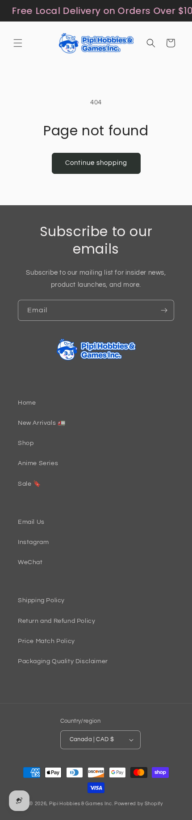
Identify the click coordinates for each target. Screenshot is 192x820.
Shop (25, 443)
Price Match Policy (46, 641)
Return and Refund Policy (56, 621)
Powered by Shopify (138, 803)
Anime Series (38, 463)
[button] (18, 43)
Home (27, 403)
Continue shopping (96, 163)
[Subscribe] (164, 310)
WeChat (30, 562)
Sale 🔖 (29, 484)
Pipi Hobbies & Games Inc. (81, 803)
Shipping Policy (41, 600)
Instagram (33, 542)
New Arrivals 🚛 (41, 423)
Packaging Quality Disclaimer (63, 661)
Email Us (31, 522)
